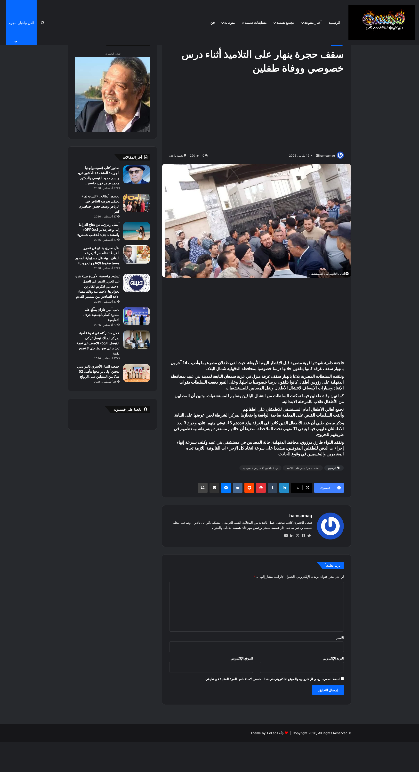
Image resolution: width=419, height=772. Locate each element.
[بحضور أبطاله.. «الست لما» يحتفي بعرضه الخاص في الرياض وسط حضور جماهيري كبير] (136, 203)
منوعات (229, 22)
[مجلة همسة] (381, 22)
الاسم (340, 638)
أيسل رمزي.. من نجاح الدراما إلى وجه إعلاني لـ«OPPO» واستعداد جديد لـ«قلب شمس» (98, 229)
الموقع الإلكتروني (242, 658)
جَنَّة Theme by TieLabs (267, 733)
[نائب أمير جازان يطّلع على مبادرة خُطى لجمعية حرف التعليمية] (136, 316)
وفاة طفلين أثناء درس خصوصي (260, 468)
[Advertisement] (256, 114)
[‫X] (297, 536)
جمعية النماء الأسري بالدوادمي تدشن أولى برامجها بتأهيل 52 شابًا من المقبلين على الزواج (98, 371)
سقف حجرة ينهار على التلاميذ (303, 468)
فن (212, 22)
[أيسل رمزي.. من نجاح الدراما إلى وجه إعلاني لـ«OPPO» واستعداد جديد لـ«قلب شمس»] (136, 231)
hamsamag (327, 155)
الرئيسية (334, 22)
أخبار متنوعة (313, 22)
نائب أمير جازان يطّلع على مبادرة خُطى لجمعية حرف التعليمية (101, 314)
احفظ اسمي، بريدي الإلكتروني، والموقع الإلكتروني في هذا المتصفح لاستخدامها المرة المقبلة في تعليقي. (272, 679)
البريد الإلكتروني (333, 658)
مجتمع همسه (285, 22)
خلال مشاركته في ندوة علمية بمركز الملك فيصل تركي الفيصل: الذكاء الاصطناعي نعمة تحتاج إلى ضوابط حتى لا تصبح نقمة (98, 343)
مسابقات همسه (256, 22)
